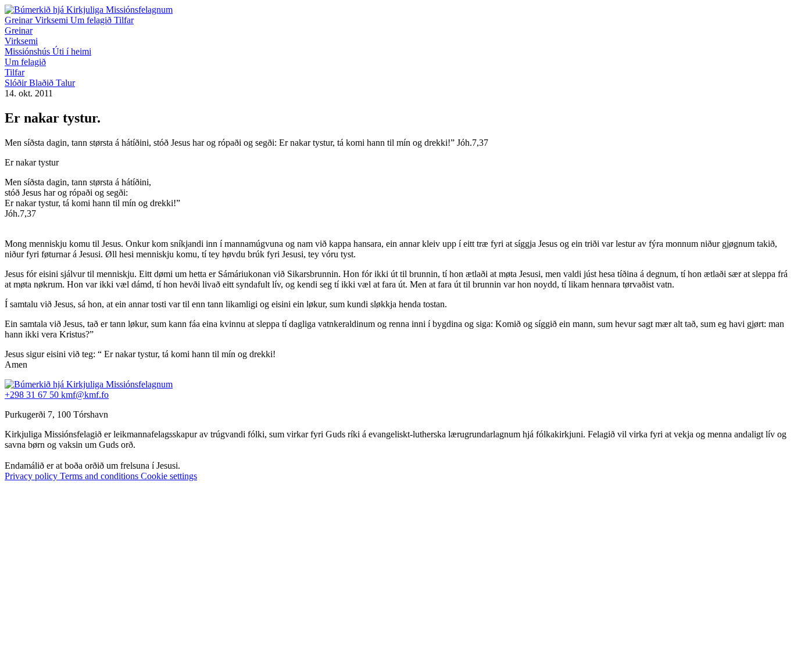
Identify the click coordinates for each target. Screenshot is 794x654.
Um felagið (92, 20)
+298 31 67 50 (33, 395)
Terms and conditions (100, 476)
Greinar (20, 20)
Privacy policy (32, 476)
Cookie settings (169, 476)
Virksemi (52, 20)
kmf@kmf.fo (85, 395)
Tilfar (124, 20)
